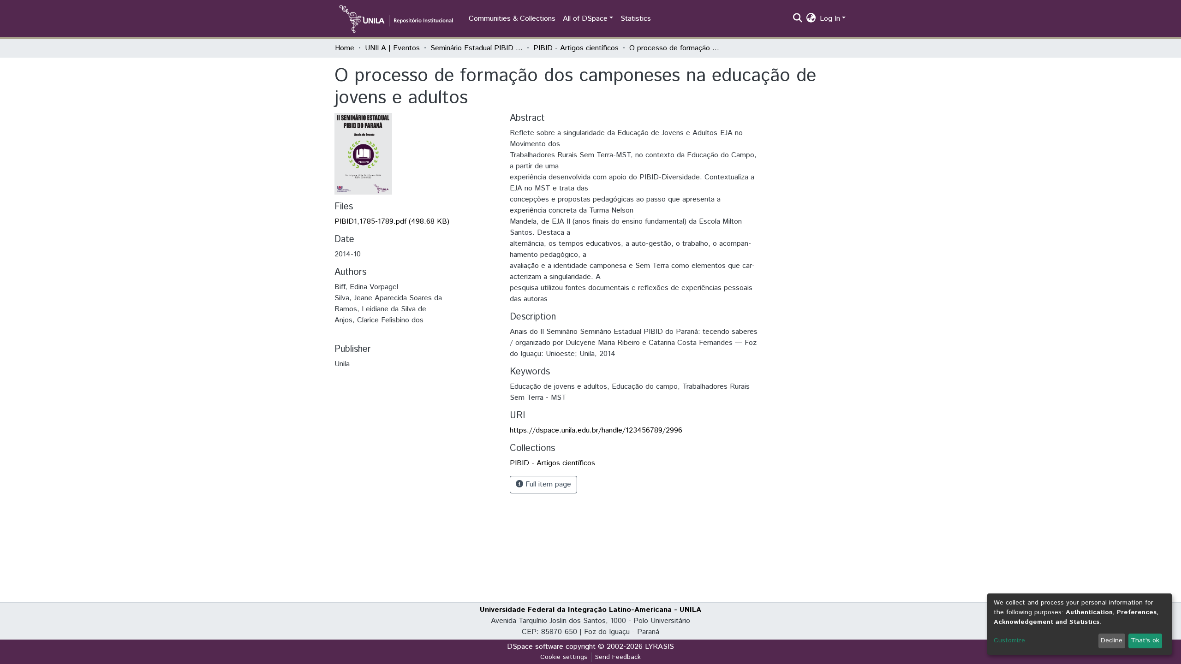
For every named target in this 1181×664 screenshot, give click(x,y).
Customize (1009, 640)
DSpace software (535, 646)
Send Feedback (618, 657)
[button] (811, 18)
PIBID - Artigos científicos (576, 48)
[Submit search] (798, 18)
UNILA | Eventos (392, 48)
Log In (830, 18)
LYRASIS (659, 646)
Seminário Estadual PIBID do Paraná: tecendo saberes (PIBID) (476, 48)
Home (344, 48)
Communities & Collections (512, 18)
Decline (1111, 640)
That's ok (1145, 640)
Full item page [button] (547, 484)
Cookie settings (563, 657)
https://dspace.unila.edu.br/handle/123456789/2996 (596, 430)
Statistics (635, 18)
